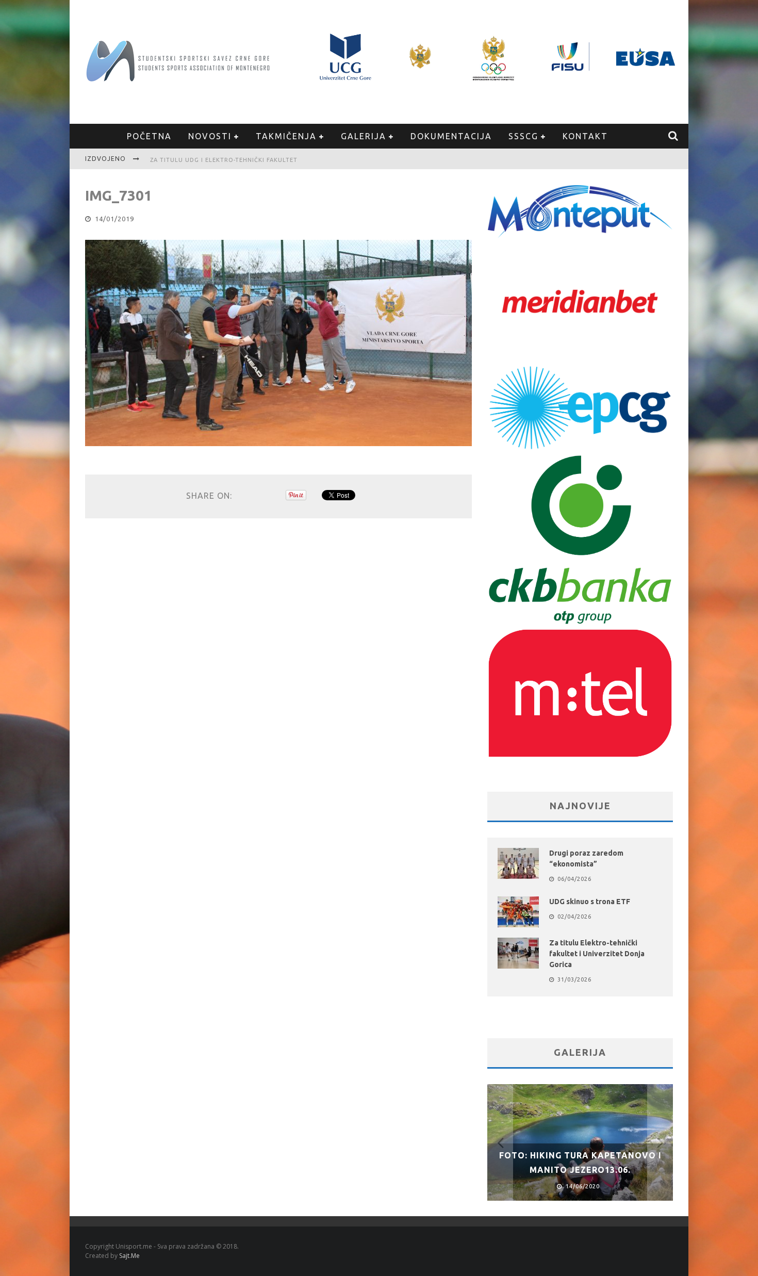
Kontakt (585, 136)
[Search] (673, 136)
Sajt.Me (129, 1255)
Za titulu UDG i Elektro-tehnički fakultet (224, 160)
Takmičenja (286, 136)
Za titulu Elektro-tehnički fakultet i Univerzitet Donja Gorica (597, 954)
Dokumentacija (451, 136)
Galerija (363, 136)
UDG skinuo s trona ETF (589, 901)
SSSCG (523, 136)
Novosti (210, 136)
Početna (149, 136)
